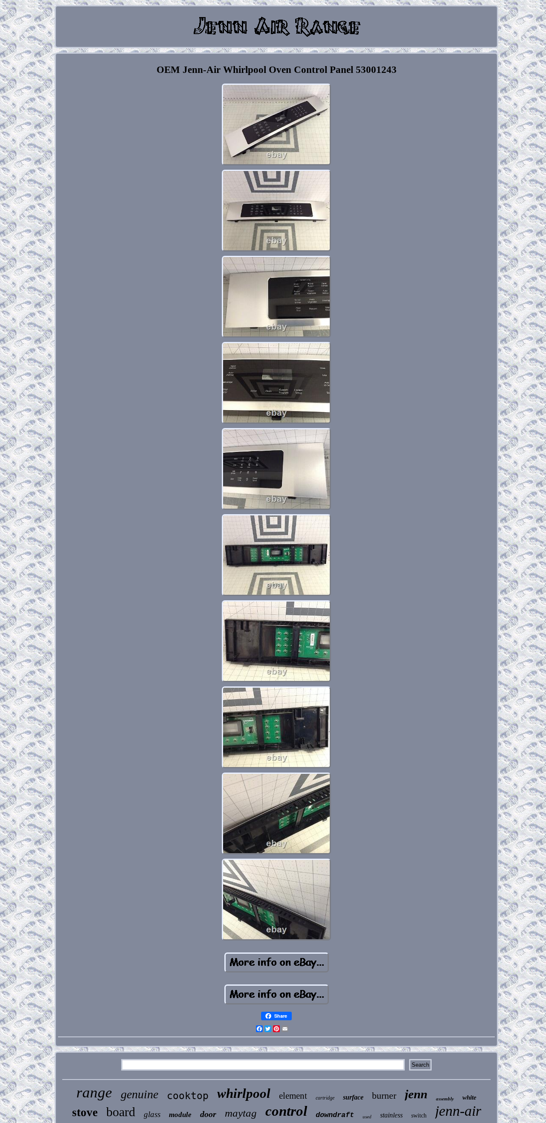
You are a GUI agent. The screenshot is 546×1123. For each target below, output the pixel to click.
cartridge (325, 1098)
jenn (416, 1094)
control (286, 1111)
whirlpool (243, 1093)
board (120, 1112)
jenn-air (458, 1111)
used (367, 1116)
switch (419, 1115)
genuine (139, 1094)
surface (353, 1097)
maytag (241, 1113)
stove (85, 1112)
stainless (391, 1115)
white (469, 1097)
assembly (445, 1098)
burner (384, 1095)
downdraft (335, 1115)
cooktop (188, 1095)
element (293, 1096)
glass (152, 1114)
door (208, 1114)
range (94, 1092)
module (180, 1115)
